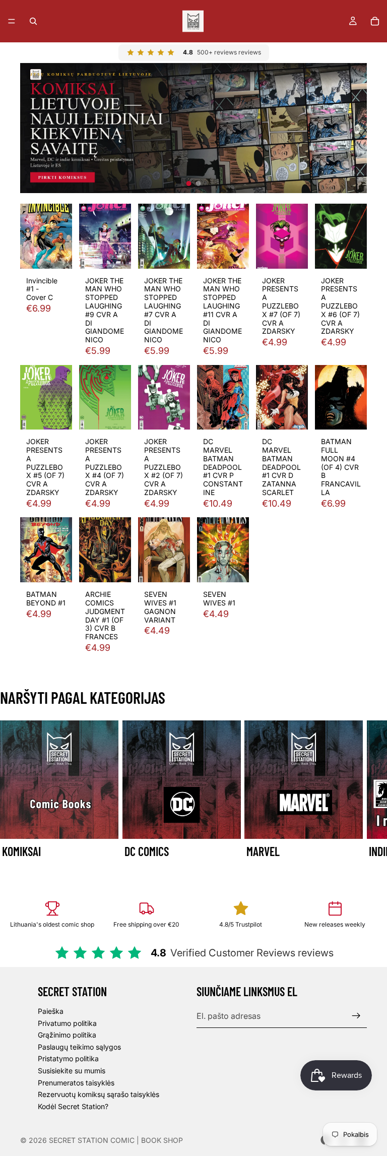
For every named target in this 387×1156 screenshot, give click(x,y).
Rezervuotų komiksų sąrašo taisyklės (98, 1094)
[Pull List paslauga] (193, 128)
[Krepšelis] (375, 21)
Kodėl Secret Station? (73, 1106)
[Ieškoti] (33, 21)
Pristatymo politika (68, 1058)
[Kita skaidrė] (356, 797)
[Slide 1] (188, 183)
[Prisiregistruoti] (356, 1015)
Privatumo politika (67, 1023)
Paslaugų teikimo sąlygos (79, 1047)
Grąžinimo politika (67, 1034)
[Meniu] (11, 21)
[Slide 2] (198, 183)
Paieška (50, 1011)
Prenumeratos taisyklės (76, 1082)
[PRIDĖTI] (56, 253)
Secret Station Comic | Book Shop (116, 1140)
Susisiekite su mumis (71, 1070)
